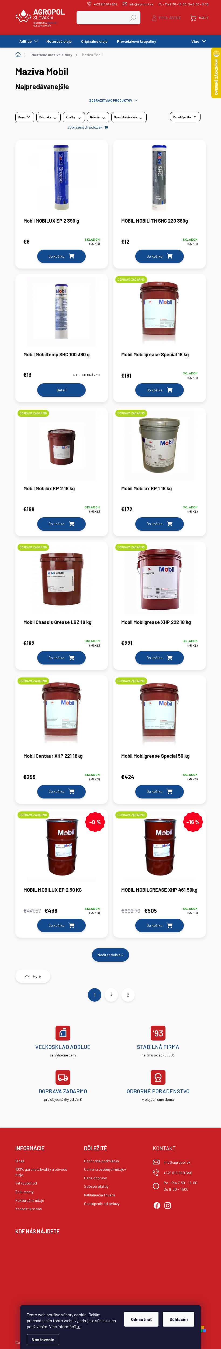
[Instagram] (168, 1204)
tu (78, 1326)
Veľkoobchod (26, 1183)
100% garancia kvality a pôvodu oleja (41, 1172)
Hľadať (133, 17)
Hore (37, 976)
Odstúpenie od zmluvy (101, 1203)
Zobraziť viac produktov (110, 100)
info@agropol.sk (177, 1162)
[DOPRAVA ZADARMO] (159, 314)
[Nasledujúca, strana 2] (111, 995)
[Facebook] (157, 1204)
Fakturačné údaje (29, 1200)
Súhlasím (179, 1319)
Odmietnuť (141, 1319)
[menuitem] (28, 41)
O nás (20, 1161)
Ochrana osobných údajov (105, 1169)
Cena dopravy (95, 1178)
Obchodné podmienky (101, 1161)
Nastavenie (43, 1339)
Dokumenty (24, 1191)
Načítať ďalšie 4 (110, 954)
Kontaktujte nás (28, 1208)
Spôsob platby (96, 1186)
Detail (61, 390)
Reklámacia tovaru (99, 1195)
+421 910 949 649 (178, 1172)
